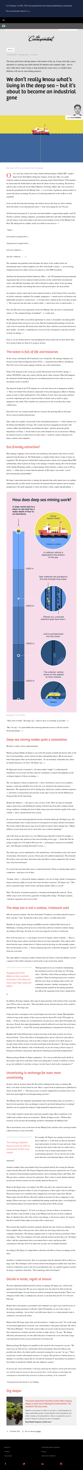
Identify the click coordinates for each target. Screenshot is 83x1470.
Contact (6, 1451)
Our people (8, 1456)
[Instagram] (61, 1464)
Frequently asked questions (51, 1447)
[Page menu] (3, 20)
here (28, 11)
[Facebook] (5, 1464)
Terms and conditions (49, 1456)
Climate (38, 1431)
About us (7, 1447)
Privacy (44, 1451)
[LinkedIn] (43, 1464)
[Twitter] (24, 1464)
